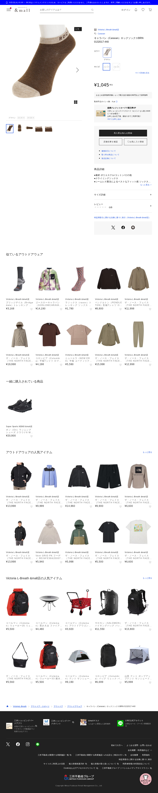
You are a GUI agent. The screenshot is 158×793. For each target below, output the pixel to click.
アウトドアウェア (74, 706)
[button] (44, 70)
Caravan (101, 34)
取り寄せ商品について (110, 155)
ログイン (126, 10)
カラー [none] (97, 51)
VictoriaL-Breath (20, 706)
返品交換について (109, 158)
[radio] (107, 54)
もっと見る (145, 185)
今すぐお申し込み (114, 119)
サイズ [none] (97, 67)
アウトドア (58, 706)
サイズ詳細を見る (142, 73)
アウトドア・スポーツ (40, 706)
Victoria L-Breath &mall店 (108, 30)
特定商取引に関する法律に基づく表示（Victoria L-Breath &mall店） (122, 217)
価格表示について (109, 151)
